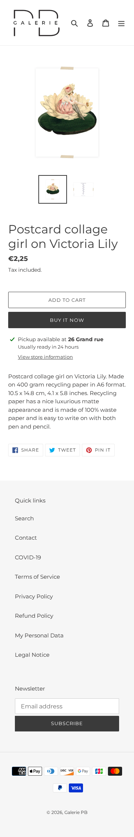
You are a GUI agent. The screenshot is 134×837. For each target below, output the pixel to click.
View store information (45, 357)
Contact (26, 537)
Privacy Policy (34, 596)
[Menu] (121, 23)
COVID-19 (28, 557)
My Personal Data (39, 635)
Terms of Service (37, 576)
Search (24, 518)
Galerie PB (75, 812)
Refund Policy (34, 615)
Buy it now (67, 320)
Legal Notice (32, 654)
